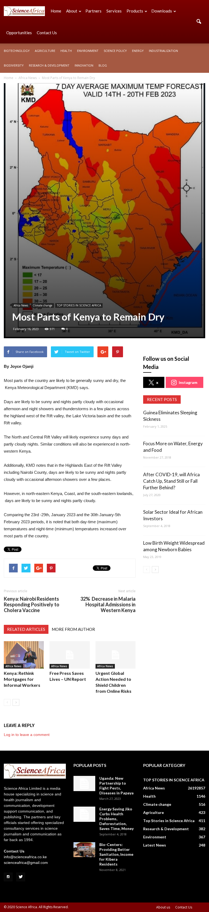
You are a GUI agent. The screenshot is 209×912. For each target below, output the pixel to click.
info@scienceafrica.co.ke (25, 857)
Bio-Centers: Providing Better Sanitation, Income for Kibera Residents (116, 854)
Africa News (21, 305)
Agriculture (45, 51)
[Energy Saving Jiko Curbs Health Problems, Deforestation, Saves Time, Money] (84, 814)
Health (66, 51)
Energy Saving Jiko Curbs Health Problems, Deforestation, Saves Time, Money (116, 819)
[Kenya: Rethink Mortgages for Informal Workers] (24, 655)
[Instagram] (8, 877)
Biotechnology (17, 51)
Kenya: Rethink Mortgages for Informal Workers (22, 679)
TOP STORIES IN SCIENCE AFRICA (79, 305)
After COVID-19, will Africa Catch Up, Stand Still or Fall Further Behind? (171, 481)
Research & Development (49, 65)
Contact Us (47, 32)
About (71, 10)
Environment (88, 51)
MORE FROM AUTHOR (73, 629)
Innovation (84, 65)
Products (135, 10)
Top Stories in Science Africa (169, 820)
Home (56, 10)
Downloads (161, 10)
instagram (188, 382)
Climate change (42, 305)
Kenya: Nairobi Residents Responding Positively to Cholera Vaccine (31, 604)
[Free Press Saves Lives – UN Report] (70, 655)
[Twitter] (20, 877)
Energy (138, 51)
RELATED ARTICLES (26, 629)
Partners (93, 10)
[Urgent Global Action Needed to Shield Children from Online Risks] (116, 655)
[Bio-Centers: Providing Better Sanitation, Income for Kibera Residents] (84, 849)
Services (114, 10)
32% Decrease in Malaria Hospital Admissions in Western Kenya (108, 604)
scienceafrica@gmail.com (26, 862)
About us (163, 907)
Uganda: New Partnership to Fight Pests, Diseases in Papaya (116, 785)
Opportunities (19, 32)
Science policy (115, 51)
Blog (103, 65)
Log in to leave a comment (27, 734)
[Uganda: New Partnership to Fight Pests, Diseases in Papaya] (84, 783)
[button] (198, 21)
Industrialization (163, 51)
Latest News (154, 845)
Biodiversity (14, 65)
